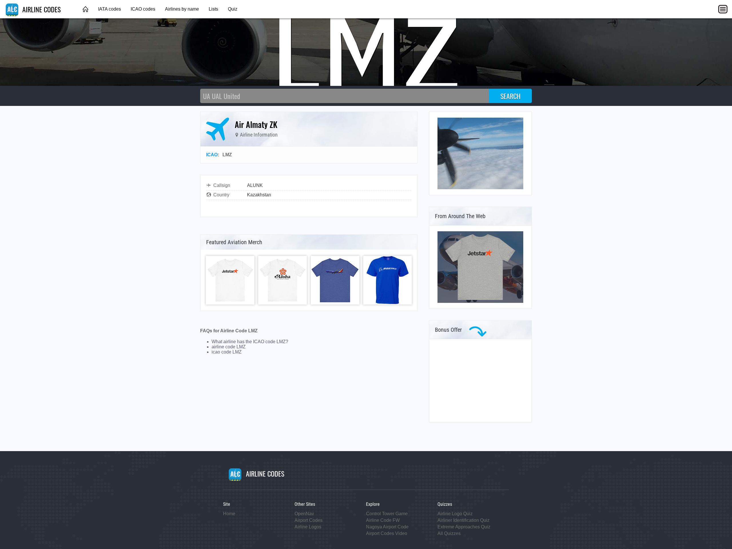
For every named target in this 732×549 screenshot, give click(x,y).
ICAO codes (143, 9)
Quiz (232, 9)
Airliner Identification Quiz (463, 520)
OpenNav (304, 513)
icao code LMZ (227, 351)
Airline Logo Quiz (455, 513)
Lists (213, 9)
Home (229, 513)
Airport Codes (309, 520)
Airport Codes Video (386, 533)
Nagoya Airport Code (387, 526)
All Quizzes (449, 533)
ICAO (212, 154)
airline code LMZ (229, 346)
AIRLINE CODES (41, 9)
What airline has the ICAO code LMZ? (250, 341)
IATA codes (109, 9)
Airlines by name (182, 9)
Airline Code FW (383, 520)
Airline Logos (308, 526)
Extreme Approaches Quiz (463, 526)
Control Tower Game (387, 513)
